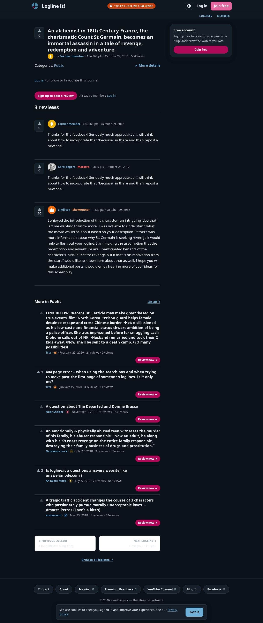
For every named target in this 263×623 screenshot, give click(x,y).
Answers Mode (56, 481)
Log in (202, 5)
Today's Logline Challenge (133, 6)
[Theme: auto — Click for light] (189, 6)
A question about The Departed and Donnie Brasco (92, 406)
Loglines (205, 15)
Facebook (214, 589)
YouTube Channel (160, 589)
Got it (194, 612)
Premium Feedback (119, 589)
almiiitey (64, 210)
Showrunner (81, 210)
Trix (48, 352)
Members (223, 15)
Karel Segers (66, 167)
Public (59, 65)
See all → (154, 302)
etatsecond (53, 515)
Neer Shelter (54, 412)
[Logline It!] (35, 6)
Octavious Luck (56, 451)
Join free (221, 5)
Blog (190, 589)
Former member (72, 56)
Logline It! (53, 6)
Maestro (83, 167)
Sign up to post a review (56, 96)
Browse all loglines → (97, 560)
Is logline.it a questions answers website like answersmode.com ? (86, 473)
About (63, 589)
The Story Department (148, 600)
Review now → (147, 360)
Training (85, 589)
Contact (43, 589)
